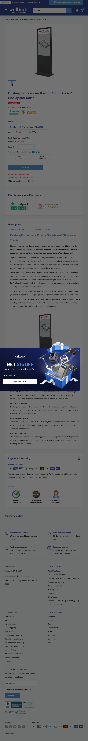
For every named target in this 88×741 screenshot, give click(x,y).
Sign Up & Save (20, 381)
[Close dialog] (77, 350)
